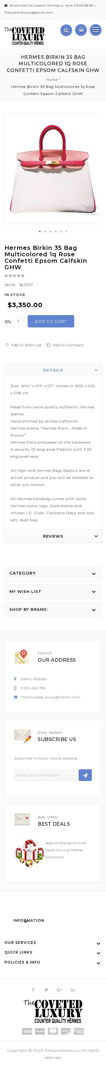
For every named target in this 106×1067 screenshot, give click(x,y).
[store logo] (24, 36)
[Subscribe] (85, 775)
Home (52, 79)
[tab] (53, 370)
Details (53, 370)
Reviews (53, 536)
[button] (39, 231)
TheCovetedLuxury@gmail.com (50, 697)
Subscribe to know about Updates (45, 758)
